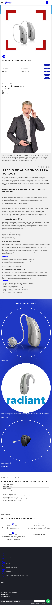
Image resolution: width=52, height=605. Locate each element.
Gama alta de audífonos (11, 241)
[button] (48, 601)
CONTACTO (38, 603)
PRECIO (46, 64)
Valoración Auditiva (5, 590)
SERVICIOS (33, 603)
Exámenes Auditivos (5, 587)
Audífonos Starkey (5, 585)
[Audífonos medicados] (26, 332)
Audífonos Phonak (5, 594)
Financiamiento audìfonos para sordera (9, 592)
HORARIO (43, 603)
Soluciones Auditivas (5, 596)
